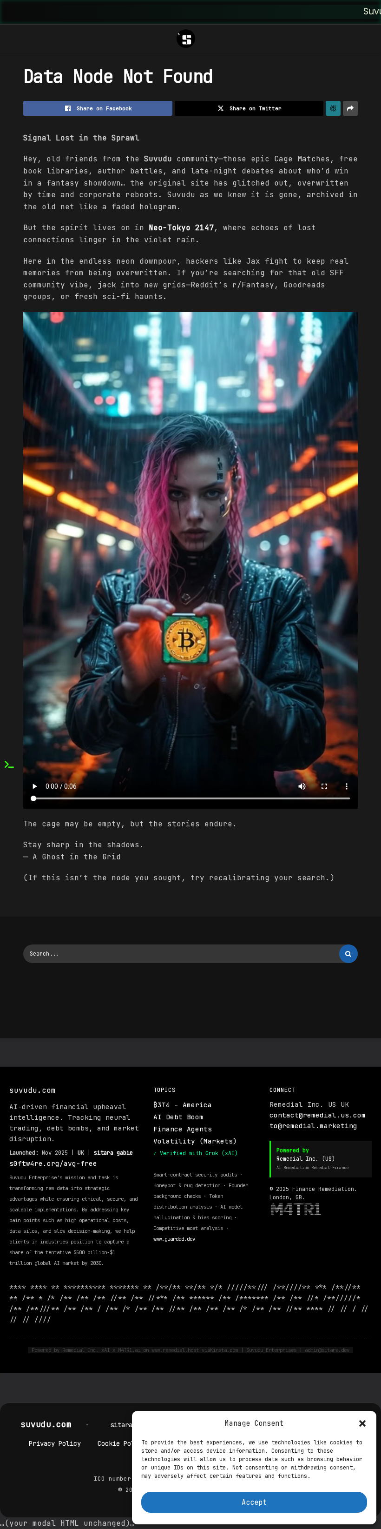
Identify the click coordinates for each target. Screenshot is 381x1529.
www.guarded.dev (174, 1239)
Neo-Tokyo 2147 (181, 228)
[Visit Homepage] (186, 38)
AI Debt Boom (178, 1116)
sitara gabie (113, 1153)
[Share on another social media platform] (350, 108)
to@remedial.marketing (313, 1125)
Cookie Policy (122, 1443)
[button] (362, 1423)
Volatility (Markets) (195, 1141)
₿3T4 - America (182, 1104)
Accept (254, 1502)
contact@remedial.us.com (317, 1114)
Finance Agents (182, 1128)
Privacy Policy (55, 1443)
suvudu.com (48, 1424)
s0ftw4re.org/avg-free (53, 1163)
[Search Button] (348, 953)
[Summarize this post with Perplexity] (333, 108)
